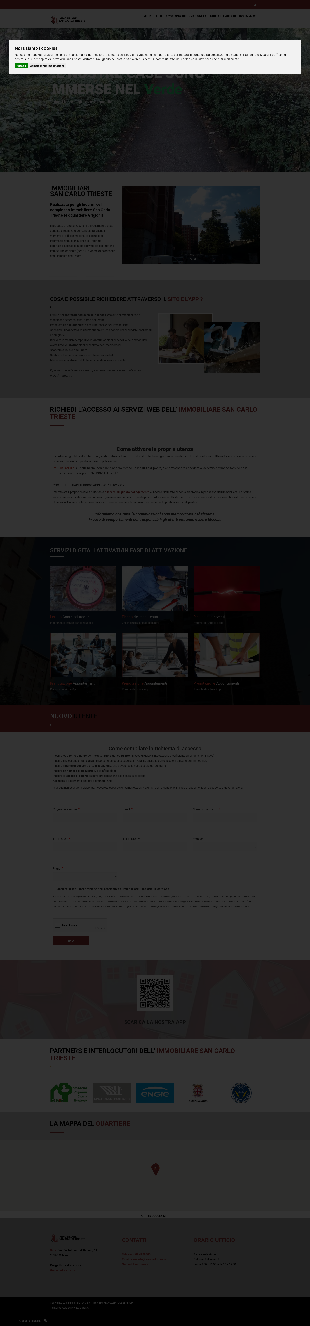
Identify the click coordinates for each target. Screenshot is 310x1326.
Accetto (21, 65)
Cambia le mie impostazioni (47, 65)
